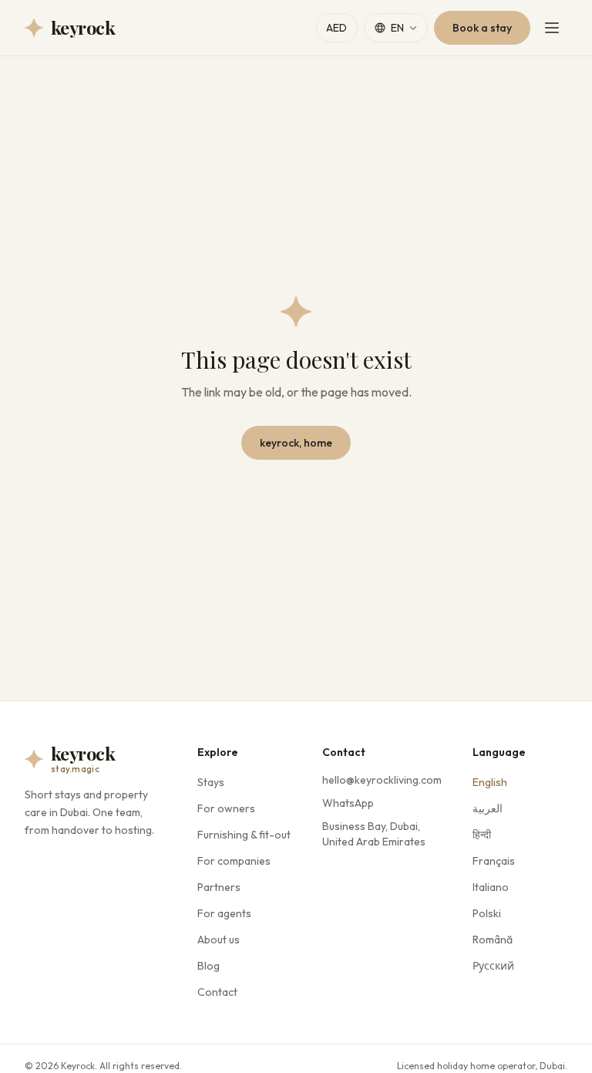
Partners (218, 887)
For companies (234, 861)
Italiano (491, 887)
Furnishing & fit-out (244, 835)
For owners (226, 808)
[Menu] (551, 27)
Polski (487, 913)
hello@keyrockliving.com (382, 780)
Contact (217, 992)
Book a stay (482, 28)
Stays (210, 782)
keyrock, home (296, 443)
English (490, 782)
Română (493, 939)
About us (218, 939)
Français (494, 861)
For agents (224, 913)
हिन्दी (482, 835)
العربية (488, 808)
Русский (493, 966)
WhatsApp (348, 803)
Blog (208, 966)
